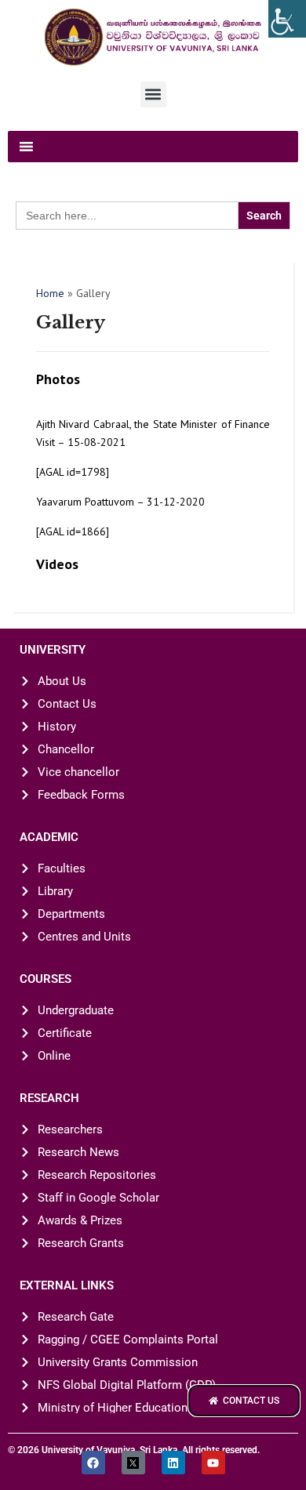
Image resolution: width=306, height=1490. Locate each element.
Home (50, 293)
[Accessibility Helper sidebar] (287, 19)
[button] (153, 94)
